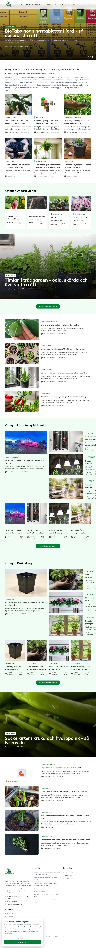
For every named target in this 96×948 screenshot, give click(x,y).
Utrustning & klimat (46, 4)
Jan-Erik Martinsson (69, 879)
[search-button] (85, 4)
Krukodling (56, 4)
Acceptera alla (22, 942)
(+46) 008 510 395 (12, 901)
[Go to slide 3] (92, 57)
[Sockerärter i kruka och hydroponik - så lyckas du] (48, 724)
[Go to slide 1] (88, 56)
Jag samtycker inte (22, 938)
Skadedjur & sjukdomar (73, 117)
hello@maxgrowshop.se (14, 904)
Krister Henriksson (10, 46)
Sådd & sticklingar (65, 4)
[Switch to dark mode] (89, 4)
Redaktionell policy (48, 936)
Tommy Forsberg (10, 289)
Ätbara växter (36, 4)
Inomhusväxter (11, 117)
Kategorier (9, 909)
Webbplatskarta (59, 936)
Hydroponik (39, 117)
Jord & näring (75, 4)
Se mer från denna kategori (47, 306)
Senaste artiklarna (26, 4)
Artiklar (37, 868)
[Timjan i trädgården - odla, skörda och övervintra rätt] (48, 266)
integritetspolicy (8, 933)
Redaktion (67, 868)
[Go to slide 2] (90, 56)
